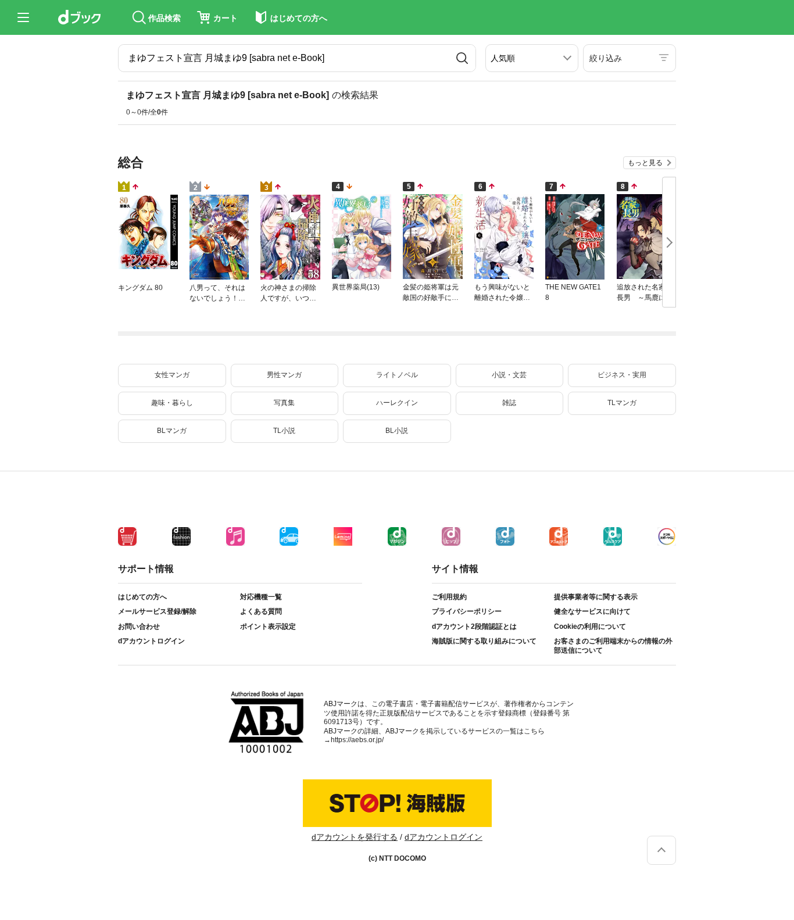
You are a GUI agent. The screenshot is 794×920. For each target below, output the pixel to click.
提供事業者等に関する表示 (596, 597)
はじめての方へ (142, 597)
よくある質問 (261, 611)
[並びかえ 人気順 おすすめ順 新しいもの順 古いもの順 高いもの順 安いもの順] (531, 58)
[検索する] (462, 58)
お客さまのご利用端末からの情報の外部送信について (613, 645)
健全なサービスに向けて (592, 611)
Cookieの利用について (590, 626)
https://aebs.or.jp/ (357, 740)
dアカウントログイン (151, 641)
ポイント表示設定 (268, 626)
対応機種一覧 (261, 597)
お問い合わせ (139, 626)
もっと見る (645, 163)
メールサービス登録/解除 (157, 611)
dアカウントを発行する (355, 837)
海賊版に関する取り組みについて (484, 641)
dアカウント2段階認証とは (474, 626)
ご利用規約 (449, 597)
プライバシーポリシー (467, 611)
